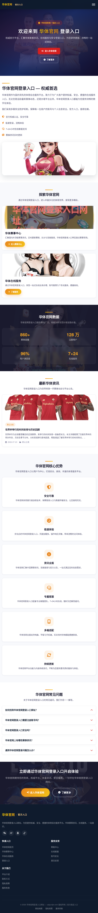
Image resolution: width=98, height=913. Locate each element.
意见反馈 (55, 860)
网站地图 (38, 908)
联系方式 (6, 878)
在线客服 (55, 851)
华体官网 (12, 4)
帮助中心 (55, 847)
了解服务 (14, 291)
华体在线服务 (8, 856)
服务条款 (6, 887)
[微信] (4, 833)
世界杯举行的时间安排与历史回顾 (22, 429)
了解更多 (50, 59)
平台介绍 (6, 874)
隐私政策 (6, 883)
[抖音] (24, 833)
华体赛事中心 (8, 851)
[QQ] (17, 833)
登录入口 (6, 860)
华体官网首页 (8, 847)
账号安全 (55, 856)
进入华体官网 (51, 50)
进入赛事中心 (16, 244)
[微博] (11, 833)
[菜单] (93, 5)
